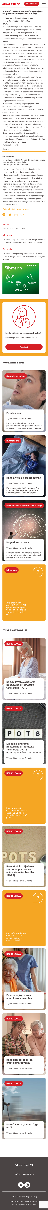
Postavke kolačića (31, 1201)
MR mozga (7, 235)
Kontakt (13, 1197)
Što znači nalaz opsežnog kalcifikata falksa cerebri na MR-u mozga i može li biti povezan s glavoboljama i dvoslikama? (23, 256)
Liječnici (17, 1174)
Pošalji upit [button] (24, 347)
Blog (32, 1174)
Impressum (21, 1197)
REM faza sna (12, 440)
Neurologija (13, 643)
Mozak (5, 224)
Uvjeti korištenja (32, 1197)
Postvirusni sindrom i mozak (13, 228)
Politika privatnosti (16, 1201)
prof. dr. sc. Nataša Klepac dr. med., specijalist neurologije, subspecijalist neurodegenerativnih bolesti (23, 162)
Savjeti (26, 1174)
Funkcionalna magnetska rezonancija (24, 505)
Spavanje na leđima (15, 375)
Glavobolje (7, 249)
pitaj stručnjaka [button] (31, 4)
